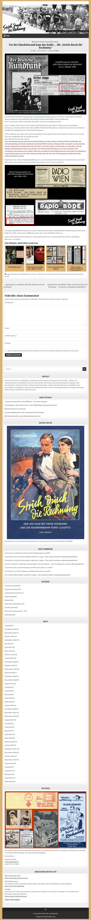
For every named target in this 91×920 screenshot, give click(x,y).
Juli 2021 (8, 767)
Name (7, 328)
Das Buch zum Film (11, 586)
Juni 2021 (8, 771)
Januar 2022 (9, 745)
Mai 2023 (8, 694)
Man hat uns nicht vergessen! (15, 409)
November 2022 (11, 712)
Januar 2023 (9, 705)
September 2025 (11, 640)
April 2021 (8, 778)
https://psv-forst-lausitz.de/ (14, 886)
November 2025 (11, 633)
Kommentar (9, 302)
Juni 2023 (8, 691)
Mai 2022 (8, 731)
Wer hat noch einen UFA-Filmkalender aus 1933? (33, 553)
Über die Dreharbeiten (13, 604)
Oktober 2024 (10, 665)
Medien (56, 42)
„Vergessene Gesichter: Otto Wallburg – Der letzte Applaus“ (26, 401)
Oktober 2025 (10, 636)
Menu (8, 36)
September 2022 (11, 716)
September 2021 (11, 760)
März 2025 (9, 651)
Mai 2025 (8, 644)
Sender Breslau (52, 274)
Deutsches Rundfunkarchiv (21, 274)
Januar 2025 (9, 658)
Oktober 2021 (10, 756)
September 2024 (11, 669)
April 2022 (8, 734)
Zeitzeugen (9, 615)
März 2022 (9, 738)
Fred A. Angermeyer (39, 274)
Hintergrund (49, 42)
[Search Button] (45, 909)
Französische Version (12, 593)
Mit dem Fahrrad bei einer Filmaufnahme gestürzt (23, 416)
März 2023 (9, 702)
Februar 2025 (10, 654)
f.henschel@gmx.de (11, 862)
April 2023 (8, 698)
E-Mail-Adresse (11, 336)
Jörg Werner (9, 571)
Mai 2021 (8, 774)
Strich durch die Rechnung (68, 274)
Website (8, 343)
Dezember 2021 (10, 749)
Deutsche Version (39, 42)
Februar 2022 (10, 742)
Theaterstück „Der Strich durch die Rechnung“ (39, 117)
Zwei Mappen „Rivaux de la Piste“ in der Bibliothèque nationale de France (31, 405)
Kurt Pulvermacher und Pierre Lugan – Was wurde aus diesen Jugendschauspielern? (47, 557)
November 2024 (10, 662)
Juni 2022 (8, 727)
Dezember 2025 (10, 629)
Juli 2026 (8, 625)
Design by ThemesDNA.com (45, 916)
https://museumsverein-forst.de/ (16, 878)
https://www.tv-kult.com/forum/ (16, 896)
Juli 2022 (8, 723)
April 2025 (8, 647)
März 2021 (8, 781)
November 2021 (10, 752)
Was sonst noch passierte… (14, 611)
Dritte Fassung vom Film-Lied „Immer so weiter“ (36, 567)
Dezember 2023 (10, 676)
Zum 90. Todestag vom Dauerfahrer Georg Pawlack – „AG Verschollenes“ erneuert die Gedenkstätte (48, 564)
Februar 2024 (10, 673)
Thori (34, 50)
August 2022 (9, 720)
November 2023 (11, 680)
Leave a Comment (54, 50)
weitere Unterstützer (12, 899)
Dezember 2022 (10, 709)
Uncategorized (10, 607)
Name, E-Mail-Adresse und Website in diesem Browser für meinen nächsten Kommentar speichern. (43, 351)
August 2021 (9, 763)
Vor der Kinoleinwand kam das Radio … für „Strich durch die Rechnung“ (45, 46)
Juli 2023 (8, 687)
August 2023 (9, 683)
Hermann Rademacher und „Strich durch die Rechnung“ (24, 412)
